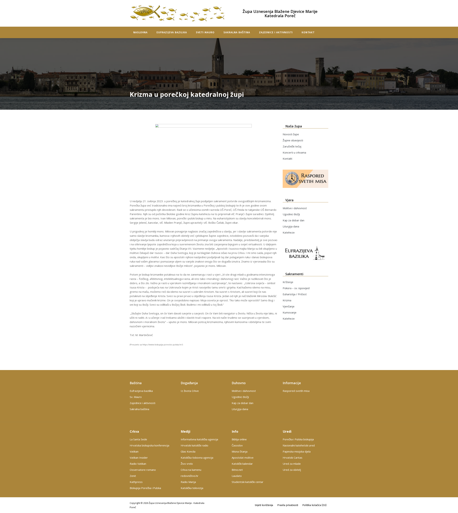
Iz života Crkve (190, 391)
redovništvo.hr (189, 476)
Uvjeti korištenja (264, 505)
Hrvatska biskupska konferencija (149, 445)
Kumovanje (289, 312)
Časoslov (237, 445)
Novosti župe (291, 134)
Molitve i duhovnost (295, 208)
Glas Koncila (188, 451)
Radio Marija (188, 482)
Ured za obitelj (292, 469)
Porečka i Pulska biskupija (298, 439)
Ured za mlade (292, 463)
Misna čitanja (239, 451)
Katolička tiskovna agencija (197, 457)
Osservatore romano (143, 469)
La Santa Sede (138, 439)
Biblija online (239, 439)
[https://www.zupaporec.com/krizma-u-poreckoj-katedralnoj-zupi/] (203, 160)
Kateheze (289, 232)
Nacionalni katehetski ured (299, 445)
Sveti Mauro (205, 32)
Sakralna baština (236, 32)
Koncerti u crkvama (294, 152)
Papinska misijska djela (297, 451)
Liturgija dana (291, 226)
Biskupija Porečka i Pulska (145, 488)
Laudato (237, 476)
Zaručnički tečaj (292, 146)
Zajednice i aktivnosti (276, 32)
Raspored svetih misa (296, 391)
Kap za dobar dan (293, 220)
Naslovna (140, 32)
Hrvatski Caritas (292, 457)
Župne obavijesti (293, 140)
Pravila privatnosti (287, 505)
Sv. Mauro (136, 397)
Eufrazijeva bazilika (172, 32)
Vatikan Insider (139, 457)
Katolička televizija (192, 488)
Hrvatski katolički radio (194, 445)
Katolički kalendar (242, 463)
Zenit (133, 476)
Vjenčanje (288, 306)
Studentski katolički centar (247, 482)
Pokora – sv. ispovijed (296, 288)
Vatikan (134, 451)
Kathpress (136, 482)
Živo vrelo (187, 463)
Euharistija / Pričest (295, 294)
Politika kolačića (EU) (314, 505)
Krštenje (288, 282)
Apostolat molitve (243, 457)
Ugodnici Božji (291, 214)
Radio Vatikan (138, 463)
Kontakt (308, 32)
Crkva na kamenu (191, 469)
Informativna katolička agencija (199, 439)
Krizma (287, 300)
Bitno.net (237, 469)
